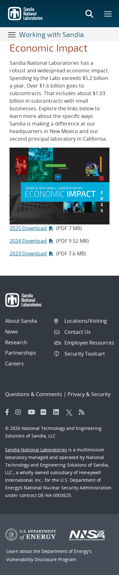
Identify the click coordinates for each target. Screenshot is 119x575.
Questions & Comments (33, 394)
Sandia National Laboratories (36, 450)
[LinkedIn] (58, 412)
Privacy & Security (89, 394)
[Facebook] (7, 412)
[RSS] (83, 412)
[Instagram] (20, 412)
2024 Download (28, 240)
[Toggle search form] (89, 14)
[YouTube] (32, 412)
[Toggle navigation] (12, 34)
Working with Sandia (51, 34)
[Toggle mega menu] (108, 14)
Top (100, 567)
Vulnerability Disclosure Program (41, 559)
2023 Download (28, 253)
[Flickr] (45, 412)
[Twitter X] (71, 412)
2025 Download (28, 228)
